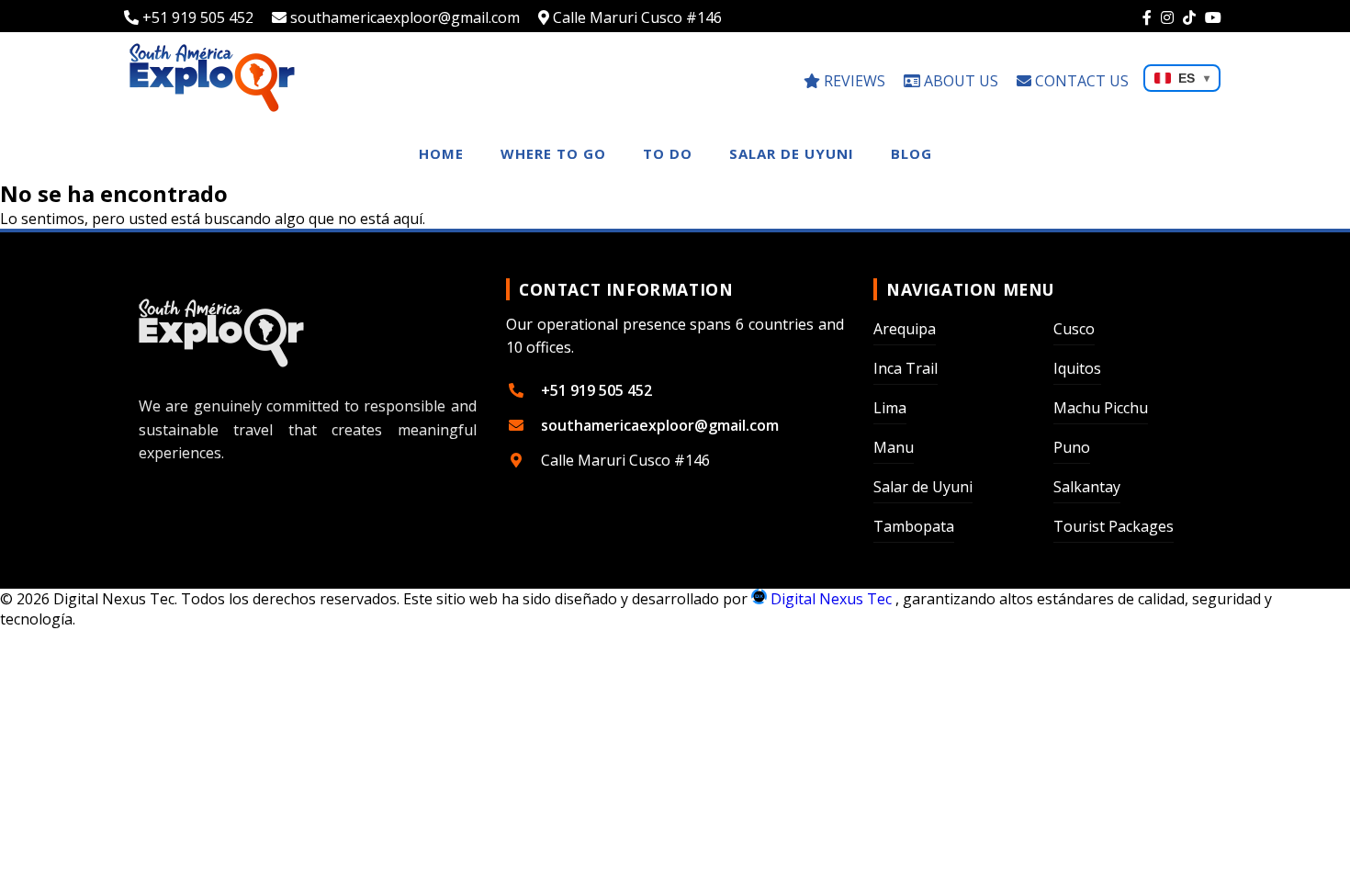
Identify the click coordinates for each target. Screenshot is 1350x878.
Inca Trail (905, 368)
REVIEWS (852, 81)
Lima (889, 408)
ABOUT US (959, 81)
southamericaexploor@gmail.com (403, 17)
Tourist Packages (1113, 526)
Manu (893, 447)
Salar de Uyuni (791, 153)
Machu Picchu (1100, 408)
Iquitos (1077, 368)
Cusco (1074, 329)
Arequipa (904, 329)
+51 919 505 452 (196, 17)
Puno (1071, 447)
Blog (911, 153)
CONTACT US (1080, 81)
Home (441, 153)
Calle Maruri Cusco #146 (635, 17)
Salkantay (1086, 487)
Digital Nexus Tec (831, 599)
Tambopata (913, 526)
